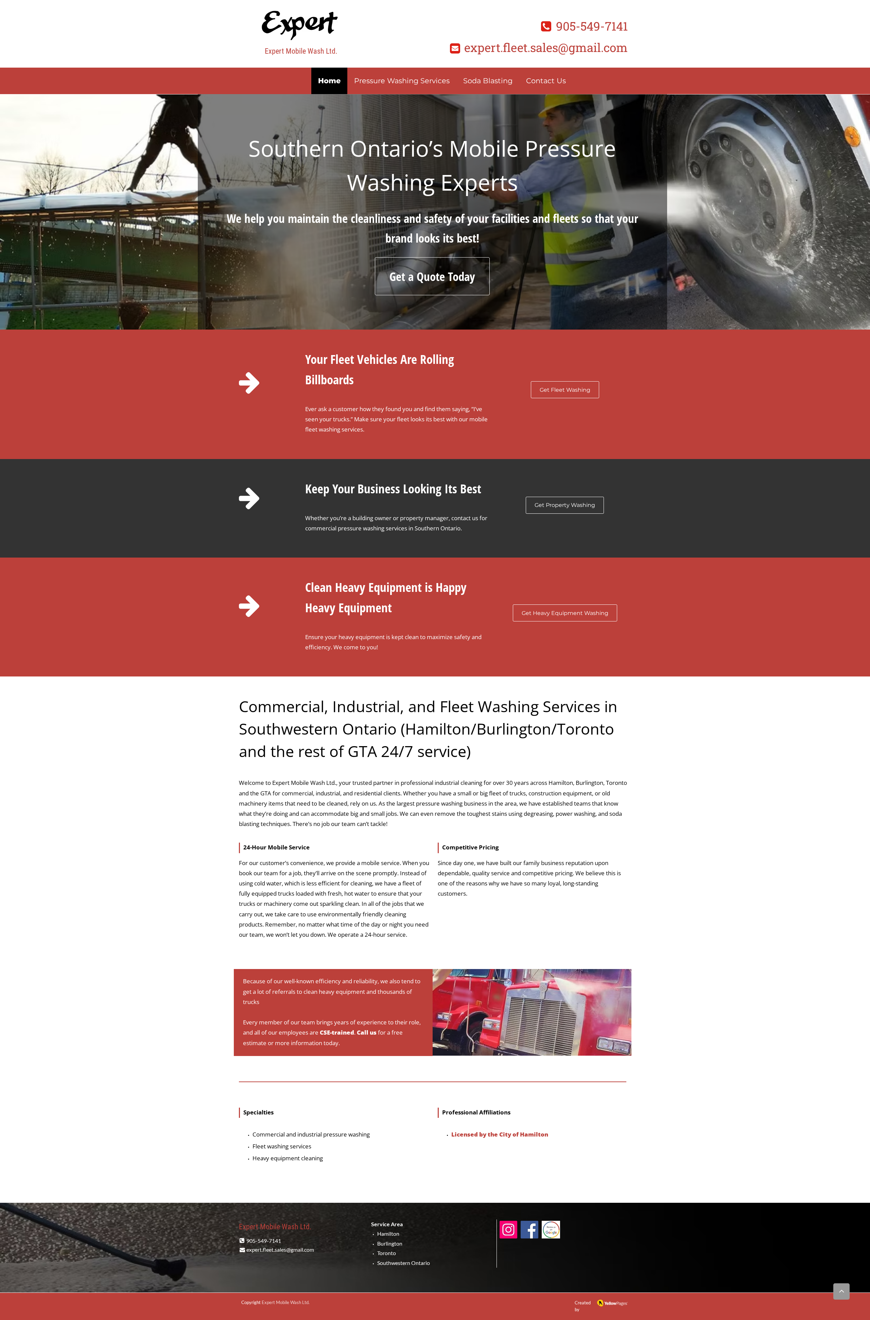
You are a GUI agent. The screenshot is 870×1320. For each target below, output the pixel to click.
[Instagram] (508, 1229)
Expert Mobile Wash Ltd (285, 1302)
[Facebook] (529, 1229)
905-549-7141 (592, 26)
